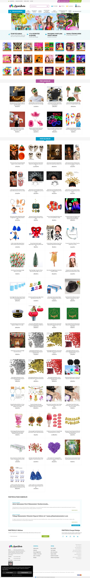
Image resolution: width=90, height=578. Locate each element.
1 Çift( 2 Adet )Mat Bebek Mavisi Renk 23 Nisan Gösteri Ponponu (17, 244)
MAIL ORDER (53, 548)
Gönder (45, 536)
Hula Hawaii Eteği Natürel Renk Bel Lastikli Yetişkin (54, 271)
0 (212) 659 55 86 (64, 1)
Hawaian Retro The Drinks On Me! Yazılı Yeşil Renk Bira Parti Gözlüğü (36, 103)
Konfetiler (79, 555)
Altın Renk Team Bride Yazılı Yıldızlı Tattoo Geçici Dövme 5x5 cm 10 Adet (54, 405)
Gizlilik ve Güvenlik (37, 553)
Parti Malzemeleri (78, 547)
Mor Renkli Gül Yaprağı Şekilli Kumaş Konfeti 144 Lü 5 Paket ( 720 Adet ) (54, 459)
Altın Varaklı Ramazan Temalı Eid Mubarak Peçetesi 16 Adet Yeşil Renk (54, 325)
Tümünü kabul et (24, 572)
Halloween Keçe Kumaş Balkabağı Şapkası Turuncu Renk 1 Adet (17, 163)
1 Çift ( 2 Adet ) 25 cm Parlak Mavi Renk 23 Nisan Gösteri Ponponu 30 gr (36, 486)
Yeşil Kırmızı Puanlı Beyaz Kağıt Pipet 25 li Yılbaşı (17, 271)
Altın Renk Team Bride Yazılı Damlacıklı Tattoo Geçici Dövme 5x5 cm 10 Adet (72, 405)
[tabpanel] (45, 21)
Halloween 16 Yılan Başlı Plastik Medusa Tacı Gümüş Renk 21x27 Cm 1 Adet (35, 190)
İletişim (34, 557)
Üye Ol (62, 6)
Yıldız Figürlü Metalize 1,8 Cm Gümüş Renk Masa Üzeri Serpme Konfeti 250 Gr (36, 351)
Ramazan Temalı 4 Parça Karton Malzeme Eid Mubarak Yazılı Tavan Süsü (36, 217)
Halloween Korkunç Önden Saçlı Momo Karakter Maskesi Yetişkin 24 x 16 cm (72, 164)
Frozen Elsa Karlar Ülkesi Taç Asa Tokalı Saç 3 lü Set (73, 244)
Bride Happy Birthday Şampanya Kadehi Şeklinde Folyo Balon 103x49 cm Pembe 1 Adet (17, 432)
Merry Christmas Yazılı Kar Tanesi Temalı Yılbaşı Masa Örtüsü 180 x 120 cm (17, 459)
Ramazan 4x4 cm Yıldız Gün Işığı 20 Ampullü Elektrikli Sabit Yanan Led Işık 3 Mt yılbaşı (17, 104)
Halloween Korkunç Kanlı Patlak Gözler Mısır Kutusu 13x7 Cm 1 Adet (17, 190)
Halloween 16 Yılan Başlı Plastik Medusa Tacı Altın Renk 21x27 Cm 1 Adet (72, 190)
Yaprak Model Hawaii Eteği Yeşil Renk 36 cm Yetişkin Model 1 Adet (73, 103)
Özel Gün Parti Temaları (77, 550)
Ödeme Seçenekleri (55, 557)
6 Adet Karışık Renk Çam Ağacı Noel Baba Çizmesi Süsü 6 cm (35, 297)
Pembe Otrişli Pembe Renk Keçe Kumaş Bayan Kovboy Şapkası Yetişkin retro (36, 129)
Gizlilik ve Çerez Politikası (17, 575)
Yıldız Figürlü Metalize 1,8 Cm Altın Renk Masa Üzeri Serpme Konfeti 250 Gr (54, 351)
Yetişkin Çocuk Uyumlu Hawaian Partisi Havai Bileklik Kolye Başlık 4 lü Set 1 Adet (73, 129)
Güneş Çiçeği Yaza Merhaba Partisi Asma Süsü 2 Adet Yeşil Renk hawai (35, 432)
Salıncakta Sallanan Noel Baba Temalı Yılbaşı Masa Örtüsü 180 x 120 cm (54, 298)
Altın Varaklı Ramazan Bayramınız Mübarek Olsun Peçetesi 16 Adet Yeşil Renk (72, 325)
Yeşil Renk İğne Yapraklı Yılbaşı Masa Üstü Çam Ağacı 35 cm (36, 271)
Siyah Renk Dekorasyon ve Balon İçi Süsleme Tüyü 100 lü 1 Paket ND (72, 378)
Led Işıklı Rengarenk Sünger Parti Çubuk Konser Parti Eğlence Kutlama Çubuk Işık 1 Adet (72, 217)
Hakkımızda (35, 548)
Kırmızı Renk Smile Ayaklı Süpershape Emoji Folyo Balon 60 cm (36, 244)
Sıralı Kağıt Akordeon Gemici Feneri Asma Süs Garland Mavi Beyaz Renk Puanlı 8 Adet (17, 298)
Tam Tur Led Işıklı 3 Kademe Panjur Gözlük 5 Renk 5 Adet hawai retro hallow (54, 129)
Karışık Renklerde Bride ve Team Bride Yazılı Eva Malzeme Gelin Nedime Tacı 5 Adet (17, 405)
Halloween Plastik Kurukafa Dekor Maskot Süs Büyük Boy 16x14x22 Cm (35, 164)
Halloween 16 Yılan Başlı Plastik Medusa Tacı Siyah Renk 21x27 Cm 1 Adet (54, 190)
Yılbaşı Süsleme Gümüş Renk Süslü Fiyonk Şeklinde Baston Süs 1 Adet (72, 458)
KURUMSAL (35, 546)
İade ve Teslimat (36, 555)
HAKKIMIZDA (12, 1)
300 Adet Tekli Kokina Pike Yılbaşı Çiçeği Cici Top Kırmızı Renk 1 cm (36, 458)
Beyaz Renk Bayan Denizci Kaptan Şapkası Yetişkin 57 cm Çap (17, 324)
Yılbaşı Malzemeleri (77, 554)
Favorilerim (70, 6)
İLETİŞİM (31, 1)
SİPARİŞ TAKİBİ (26, 1)
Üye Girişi (55, 6)
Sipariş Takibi (53, 553)
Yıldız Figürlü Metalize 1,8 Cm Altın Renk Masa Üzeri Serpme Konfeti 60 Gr (35, 378)
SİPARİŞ (52, 546)
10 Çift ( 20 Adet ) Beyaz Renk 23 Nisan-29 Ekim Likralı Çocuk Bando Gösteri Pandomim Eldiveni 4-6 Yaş (17, 486)
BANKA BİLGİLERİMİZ (19, 1)
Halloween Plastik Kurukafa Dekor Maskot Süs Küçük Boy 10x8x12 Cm (54, 163)
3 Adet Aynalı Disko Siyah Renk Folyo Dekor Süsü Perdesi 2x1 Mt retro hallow (55, 104)
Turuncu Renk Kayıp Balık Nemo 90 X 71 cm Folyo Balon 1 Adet (54, 217)
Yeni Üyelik (53, 550)
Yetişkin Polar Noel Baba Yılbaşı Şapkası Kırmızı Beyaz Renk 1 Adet (72, 271)
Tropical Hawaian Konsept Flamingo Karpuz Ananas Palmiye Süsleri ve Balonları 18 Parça (36, 405)
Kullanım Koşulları (54, 555)
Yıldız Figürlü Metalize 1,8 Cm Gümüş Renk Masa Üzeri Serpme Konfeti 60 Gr (17, 378)
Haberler (35, 550)
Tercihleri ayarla (9, 572)
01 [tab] (45, 30)
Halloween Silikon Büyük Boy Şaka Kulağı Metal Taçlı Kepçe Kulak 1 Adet (17, 217)
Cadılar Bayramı (78, 544)
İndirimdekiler (78, 558)
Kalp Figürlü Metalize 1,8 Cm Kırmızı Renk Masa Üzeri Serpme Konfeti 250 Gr (72, 351)
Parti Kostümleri (78, 548)
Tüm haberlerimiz (75, 525)
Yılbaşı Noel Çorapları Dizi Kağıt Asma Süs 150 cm (17, 351)
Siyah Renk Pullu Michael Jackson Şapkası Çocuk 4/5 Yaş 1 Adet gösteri (72, 298)
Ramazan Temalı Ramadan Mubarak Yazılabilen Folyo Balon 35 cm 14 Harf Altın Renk (72, 432)
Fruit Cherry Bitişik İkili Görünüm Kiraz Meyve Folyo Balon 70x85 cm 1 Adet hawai (35, 325)
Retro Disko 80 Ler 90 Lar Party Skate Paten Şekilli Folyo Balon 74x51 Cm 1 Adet (17, 129)
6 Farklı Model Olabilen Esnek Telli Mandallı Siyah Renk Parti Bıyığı (54, 244)
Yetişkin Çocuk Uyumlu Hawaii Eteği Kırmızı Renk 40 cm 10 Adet (54, 432)
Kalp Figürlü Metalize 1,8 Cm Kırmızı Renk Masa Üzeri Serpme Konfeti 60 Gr (54, 378)
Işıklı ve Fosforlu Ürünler (77, 557)
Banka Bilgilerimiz (37, 552)
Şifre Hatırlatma (54, 552)
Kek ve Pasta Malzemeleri (76, 551)
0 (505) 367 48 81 (76, 1)
